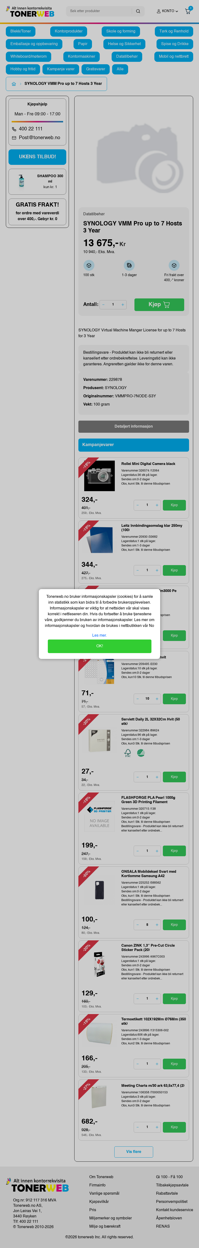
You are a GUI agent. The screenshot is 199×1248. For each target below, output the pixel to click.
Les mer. (99, 636)
